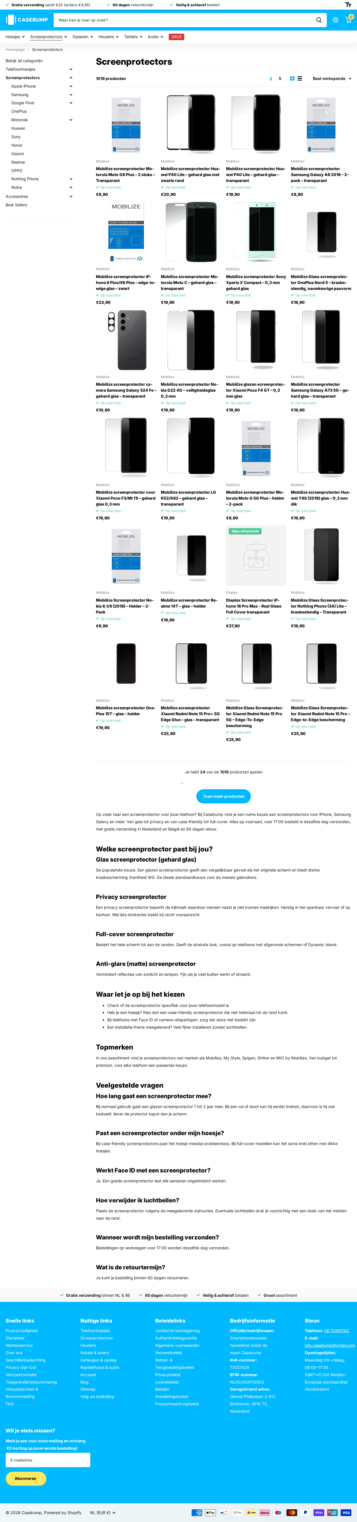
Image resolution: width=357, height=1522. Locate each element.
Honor (16, 145)
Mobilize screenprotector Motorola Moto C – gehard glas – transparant (190, 282)
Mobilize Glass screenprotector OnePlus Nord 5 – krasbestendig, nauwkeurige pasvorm (321, 282)
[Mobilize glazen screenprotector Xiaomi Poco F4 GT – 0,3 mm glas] (256, 340)
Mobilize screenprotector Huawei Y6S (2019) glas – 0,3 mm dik (321, 498)
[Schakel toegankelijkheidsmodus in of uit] (348, 4)
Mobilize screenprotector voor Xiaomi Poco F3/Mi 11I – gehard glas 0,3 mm (125, 498)
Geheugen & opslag (98, 1360)
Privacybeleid (167, 1374)
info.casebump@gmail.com (330, 1345)
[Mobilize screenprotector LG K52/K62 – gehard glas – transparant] (191, 447)
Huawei (18, 128)
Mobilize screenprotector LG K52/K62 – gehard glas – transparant (188, 498)
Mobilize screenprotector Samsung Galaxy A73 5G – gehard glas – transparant (320, 390)
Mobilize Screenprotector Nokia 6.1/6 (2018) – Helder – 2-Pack (125, 606)
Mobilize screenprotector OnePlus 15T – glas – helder (126, 710)
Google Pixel (22, 102)
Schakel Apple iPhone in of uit (70, 86)
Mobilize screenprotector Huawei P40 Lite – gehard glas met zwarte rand (190, 174)
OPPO (17, 170)
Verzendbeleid (168, 1352)
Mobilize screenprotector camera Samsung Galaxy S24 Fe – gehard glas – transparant (126, 390)
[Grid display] (292, 78)
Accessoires (17, 196)
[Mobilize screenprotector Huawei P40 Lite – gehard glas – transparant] (256, 124)
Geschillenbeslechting (26, 1360)
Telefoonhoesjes (20, 69)
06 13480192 (336, 1330)
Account (88, 1374)
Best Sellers (16, 204)
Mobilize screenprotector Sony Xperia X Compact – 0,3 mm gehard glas (256, 282)
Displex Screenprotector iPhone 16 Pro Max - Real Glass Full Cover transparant (253, 606)
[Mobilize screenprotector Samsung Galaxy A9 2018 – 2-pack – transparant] (321, 124)
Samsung (20, 94)
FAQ (10, 1403)
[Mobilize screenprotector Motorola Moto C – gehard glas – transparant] (191, 232)
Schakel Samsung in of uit (70, 94)
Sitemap (88, 1389)
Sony (16, 136)
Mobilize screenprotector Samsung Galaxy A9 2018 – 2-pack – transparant (320, 174)
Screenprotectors (46, 36)
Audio (153, 36)
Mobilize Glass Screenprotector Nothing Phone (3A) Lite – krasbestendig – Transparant (320, 606)
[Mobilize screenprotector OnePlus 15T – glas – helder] (126, 663)
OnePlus (19, 111)
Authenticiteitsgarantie (176, 1337)
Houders (106, 36)
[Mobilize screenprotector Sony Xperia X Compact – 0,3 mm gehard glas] (256, 232)
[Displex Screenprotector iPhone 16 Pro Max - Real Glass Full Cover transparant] (256, 555)
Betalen (162, 1389)
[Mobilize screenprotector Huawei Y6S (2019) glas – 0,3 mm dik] (321, 447)
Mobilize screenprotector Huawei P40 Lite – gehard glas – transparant (256, 174)
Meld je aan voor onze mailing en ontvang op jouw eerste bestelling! (46, 1444)
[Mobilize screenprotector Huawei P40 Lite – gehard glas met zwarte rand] (191, 124)
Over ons (14, 1352)
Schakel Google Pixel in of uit (70, 103)
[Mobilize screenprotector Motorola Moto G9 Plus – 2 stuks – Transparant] (126, 124)
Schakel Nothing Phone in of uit (70, 179)
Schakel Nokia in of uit (70, 187)
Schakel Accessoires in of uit (70, 196)
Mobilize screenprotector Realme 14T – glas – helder (189, 603)
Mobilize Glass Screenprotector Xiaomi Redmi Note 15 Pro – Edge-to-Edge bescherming (320, 713)
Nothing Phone (25, 178)
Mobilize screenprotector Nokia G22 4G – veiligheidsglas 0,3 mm (189, 390)
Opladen (80, 36)
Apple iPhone (23, 86)
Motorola (19, 119)
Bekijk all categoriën (24, 60)
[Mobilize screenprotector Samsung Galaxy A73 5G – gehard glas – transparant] (321, 340)
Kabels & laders (94, 1352)
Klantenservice (19, 1345)
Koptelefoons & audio (99, 1367)
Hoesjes (13, 36)
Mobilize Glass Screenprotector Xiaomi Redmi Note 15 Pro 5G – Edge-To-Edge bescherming (255, 716)
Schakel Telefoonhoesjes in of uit (70, 69)
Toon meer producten (224, 796)
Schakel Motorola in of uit (70, 119)
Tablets (131, 36)
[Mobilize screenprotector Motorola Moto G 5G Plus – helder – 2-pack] (256, 447)
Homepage (15, 49)
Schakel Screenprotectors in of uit (70, 77)
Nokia (16, 187)
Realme (18, 162)
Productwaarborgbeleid (177, 1403)
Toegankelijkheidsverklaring (31, 1382)
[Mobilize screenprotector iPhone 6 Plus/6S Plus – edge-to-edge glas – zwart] (126, 232)
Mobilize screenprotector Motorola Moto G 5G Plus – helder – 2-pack (255, 498)
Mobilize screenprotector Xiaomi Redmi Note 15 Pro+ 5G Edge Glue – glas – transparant (190, 713)
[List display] (299, 78)
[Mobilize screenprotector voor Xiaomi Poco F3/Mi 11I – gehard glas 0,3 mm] (126, 447)
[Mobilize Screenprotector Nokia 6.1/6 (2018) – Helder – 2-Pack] (126, 555)
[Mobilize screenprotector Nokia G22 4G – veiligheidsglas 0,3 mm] (191, 340)
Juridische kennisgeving (177, 1330)
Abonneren (26, 1478)
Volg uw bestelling (97, 1396)
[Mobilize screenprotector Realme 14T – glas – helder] (191, 555)
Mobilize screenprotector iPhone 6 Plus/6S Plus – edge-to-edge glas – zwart (126, 282)
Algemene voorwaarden (177, 1345)
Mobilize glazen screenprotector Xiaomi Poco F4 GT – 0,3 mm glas (255, 390)
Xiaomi (17, 153)
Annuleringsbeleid (171, 1396)
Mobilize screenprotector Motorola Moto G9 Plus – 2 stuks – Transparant (125, 174)
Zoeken (319, 20)
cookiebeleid (167, 1382)
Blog (84, 1382)
